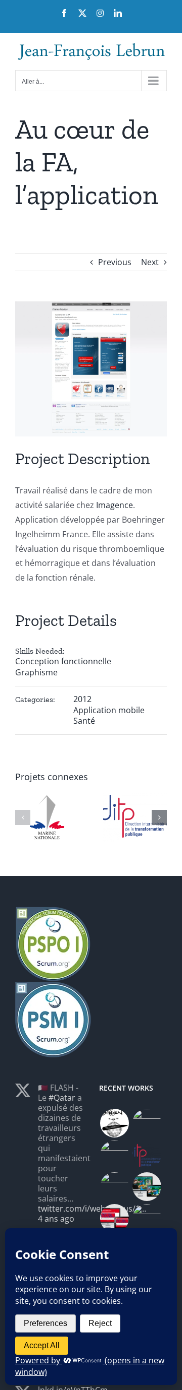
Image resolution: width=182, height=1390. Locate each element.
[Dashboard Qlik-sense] (146, 1155)
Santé (84, 720)
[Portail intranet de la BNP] (114, 1187)
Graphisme (36, 672)
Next (150, 262)
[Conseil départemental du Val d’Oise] (146, 1218)
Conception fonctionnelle (63, 661)
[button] (22, 817)
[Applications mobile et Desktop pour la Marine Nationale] (146, 1123)
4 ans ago (56, 1218)
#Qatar (62, 1097)
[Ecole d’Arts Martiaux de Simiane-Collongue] (114, 1155)
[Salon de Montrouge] (114, 1218)
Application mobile (109, 710)
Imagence (114, 505)
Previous (114, 262)
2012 (82, 699)
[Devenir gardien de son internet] (114, 1123)
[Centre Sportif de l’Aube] (146, 1187)
